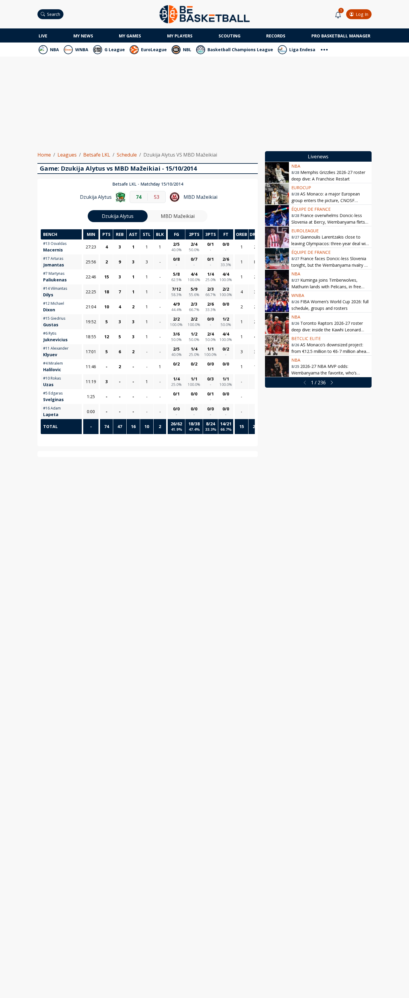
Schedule (127, 154)
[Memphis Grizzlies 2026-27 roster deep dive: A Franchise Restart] (277, 172)
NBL (187, 49)
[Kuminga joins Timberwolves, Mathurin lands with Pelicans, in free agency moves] (277, 280)
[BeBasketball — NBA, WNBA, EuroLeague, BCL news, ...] (204, 13)
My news (83, 36)
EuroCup (301, 187)
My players (180, 36)
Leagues (67, 154)
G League (114, 49)
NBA (54, 49)
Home (44, 154)
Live (43, 36)
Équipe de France (311, 209)
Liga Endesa (302, 49)
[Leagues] (324, 49)
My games (130, 36)
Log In (362, 14)
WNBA (81, 49)
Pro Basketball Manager (340, 36)
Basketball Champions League (240, 49)
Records (275, 36)
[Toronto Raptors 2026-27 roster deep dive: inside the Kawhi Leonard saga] (277, 323)
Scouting (229, 36)
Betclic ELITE (306, 338)
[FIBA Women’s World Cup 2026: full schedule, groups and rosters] (277, 301)
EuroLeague (154, 49)
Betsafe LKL (96, 154)
